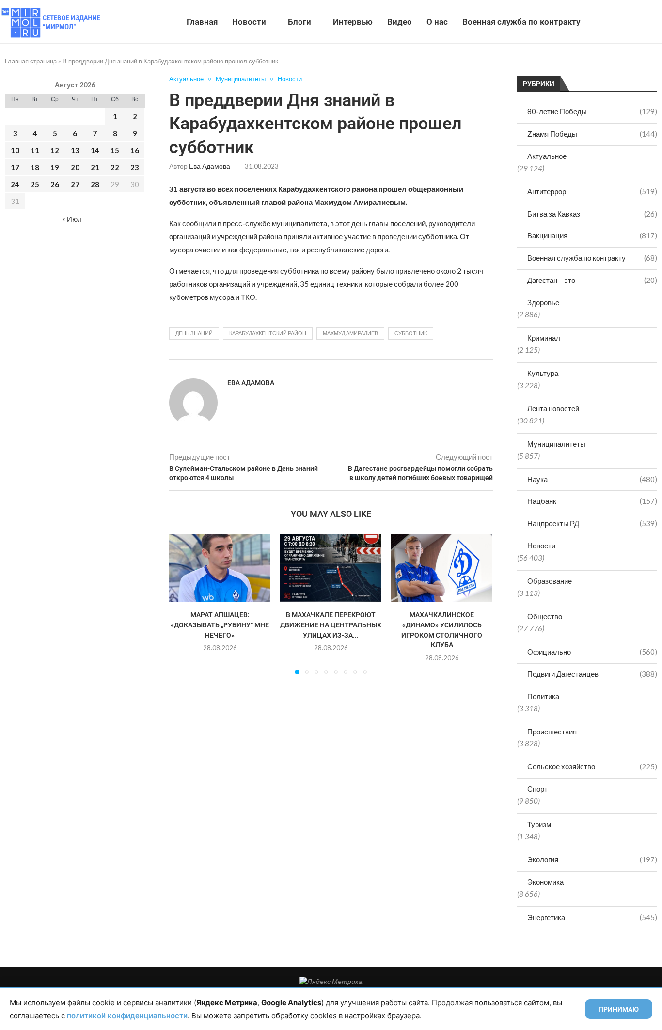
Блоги (299, 22)
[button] (182, 604)
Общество (544, 616)
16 (134, 150)
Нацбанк (592, 501)
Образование (549, 581)
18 (35, 167)
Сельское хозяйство (592, 766)
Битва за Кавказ (592, 213)
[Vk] (622, 21)
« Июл (72, 219)
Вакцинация (592, 235)
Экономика (545, 881)
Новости (249, 22)
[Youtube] (612, 21)
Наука (592, 479)
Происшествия (552, 731)
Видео (399, 22)
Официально (592, 651)
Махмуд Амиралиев (350, 333)
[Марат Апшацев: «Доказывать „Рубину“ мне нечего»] (219, 568)
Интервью (353, 22)
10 (15, 150)
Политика (543, 696)
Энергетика (592, 917)
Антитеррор (592, 191)
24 (15, 184)
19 (54, 167)
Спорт (537, 788)
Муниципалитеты (556, 443)
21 (95, 167)
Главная (202, 22)
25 (35, 184)
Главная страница (31, 61)
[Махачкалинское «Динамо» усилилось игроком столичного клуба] (441, 568)
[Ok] (642, 21)
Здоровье (543, 302)
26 (54, 184)
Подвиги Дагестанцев (592, 674)
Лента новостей (553, 408)
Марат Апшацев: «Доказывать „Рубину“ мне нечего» (220, 625)
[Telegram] (632, 21)
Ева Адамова (209, 166)
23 (134, 167)
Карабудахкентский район (267, 333)
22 (114, 167)
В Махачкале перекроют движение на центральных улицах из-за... (330, 625)
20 (75, 167)
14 (95, 150)
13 (75, 150)
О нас (437, 22)
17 (15, 167)
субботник (410, 333)
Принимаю (619, 1009)
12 (54, 150)
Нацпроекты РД (592, 523)
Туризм (539, 824)
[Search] (657, 21)
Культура (542, 373)
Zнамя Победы (592, 133)
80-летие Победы (592, 111)
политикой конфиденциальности (127, 1015)
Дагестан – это (592, 280)
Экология (592, 859)
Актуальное (547, 156)
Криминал (543, 337)
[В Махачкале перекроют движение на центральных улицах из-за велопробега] (330, 568)
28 (95, 184)
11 (35, 150)
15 (114, 150)
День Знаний (194, 333)
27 (75, 184)
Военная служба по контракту (521, 22)
